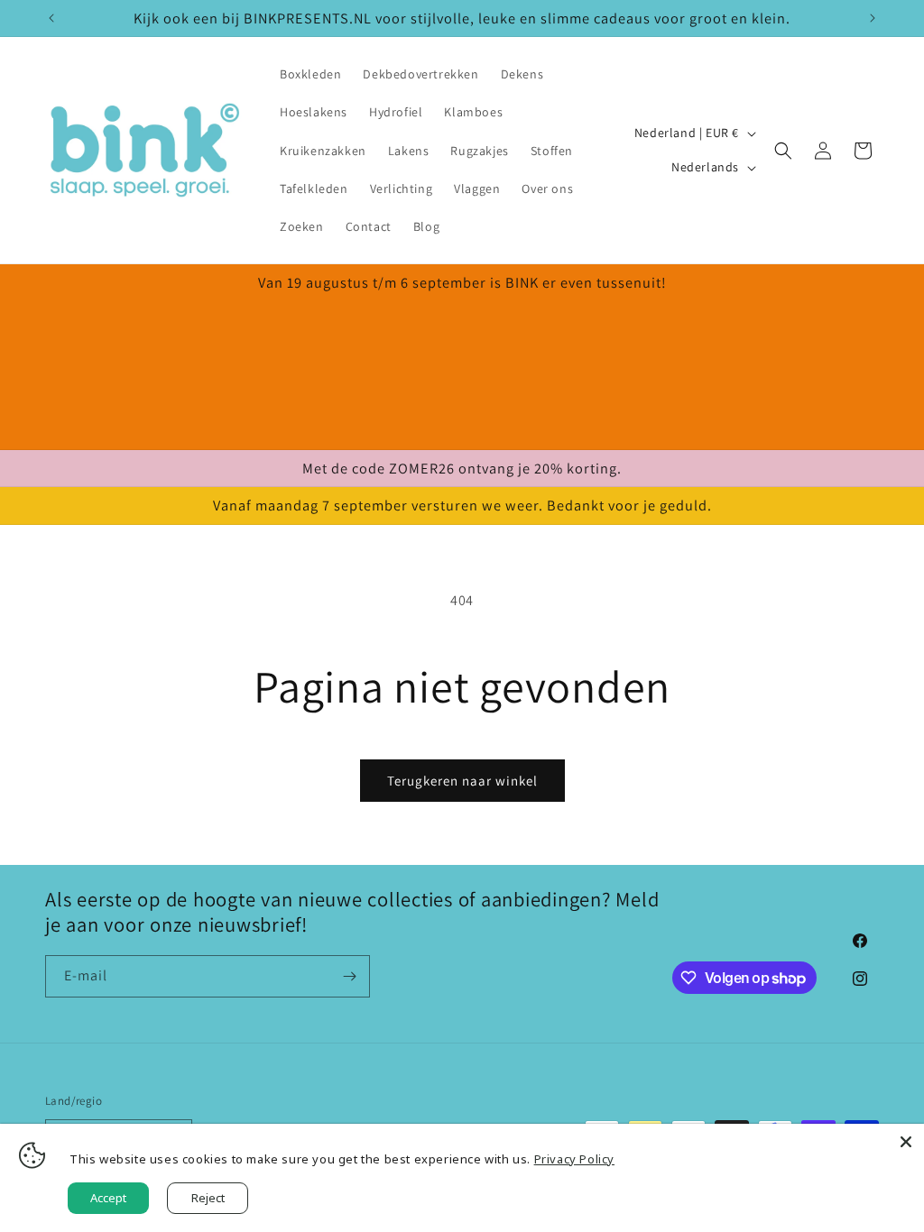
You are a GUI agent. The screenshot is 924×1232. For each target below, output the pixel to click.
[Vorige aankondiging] (51, 18)
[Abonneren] (349, 976)
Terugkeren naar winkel (462, 780)
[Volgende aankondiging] (872, 18)
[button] (783, 150)
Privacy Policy (574, 1159)
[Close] (906, 1142)
